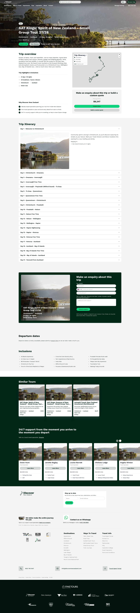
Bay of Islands (68, 555)
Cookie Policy (28, 577)
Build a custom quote (97, 110)
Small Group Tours (88, 545)
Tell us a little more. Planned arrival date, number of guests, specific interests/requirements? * (93, 297)
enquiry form (54, 340)
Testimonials (105, 543)
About (45, 5)
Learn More (30, 468)
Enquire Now (97, 106)
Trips (32, 5)
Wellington (67, 550)
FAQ (103, 545)
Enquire (41, 437)
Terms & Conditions (36, 577)
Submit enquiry (83, 309)
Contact (50, 5)
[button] (97, 75)
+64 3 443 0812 (84, 522)
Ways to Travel (17, 5)
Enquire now (23, 44)
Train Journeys (87, 548)
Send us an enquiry (44, 522)
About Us (104, 541)
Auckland (66, 541)
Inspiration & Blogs (107, 548)
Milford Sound (68, 538)
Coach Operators (107, 550)
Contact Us (105, 538)
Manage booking (119, 5)
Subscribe (69, 502)
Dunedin (66, 548)
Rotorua (66, 545)
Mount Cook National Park (71, 559)
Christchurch (67, 543)
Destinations (7, 5)
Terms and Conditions (108, 552)
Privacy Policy (21, 577)
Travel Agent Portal (107, 536)
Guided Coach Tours (89, 541)
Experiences (26, 5)
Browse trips (131, 2)
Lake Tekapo (67, 552)
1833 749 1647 (132, 5)
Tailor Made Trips (88, 536)
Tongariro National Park (70, 557)
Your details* (79, 283)
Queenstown (67, 536)
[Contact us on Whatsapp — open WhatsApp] (66, 518)
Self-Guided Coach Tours (90, 543)
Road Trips (86, 538)
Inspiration (39, 5)
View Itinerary (35, 44)
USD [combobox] (123, 2)
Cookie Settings (45, 577)
